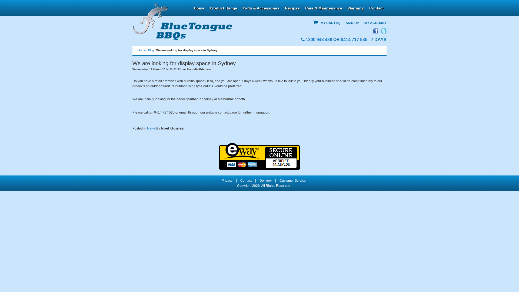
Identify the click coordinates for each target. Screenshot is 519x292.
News (151, 128)
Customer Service (293, 180)
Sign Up (352, 23)
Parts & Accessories (261, 8)
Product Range (223, 8)
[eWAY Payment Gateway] (259, 145)
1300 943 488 (319, 39)
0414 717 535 (354, 39)
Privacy (227, 180)
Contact (376, 8)
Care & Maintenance (323, 8)
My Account (375, 23)
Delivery (266, 180)
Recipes (292, 8)
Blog (151, 50)
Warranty (356, 8)
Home (199, 8)
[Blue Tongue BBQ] (182, 22)
